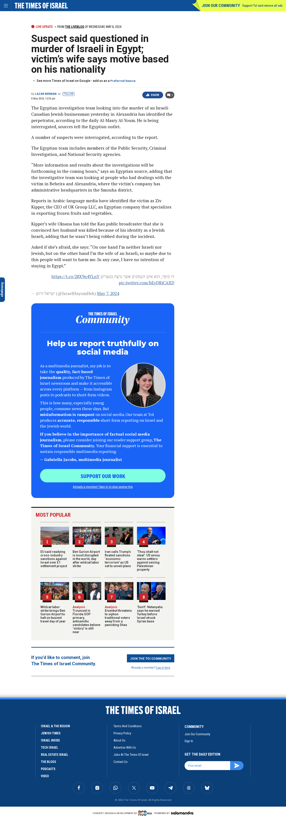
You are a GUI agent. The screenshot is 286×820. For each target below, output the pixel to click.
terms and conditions (128, 726)
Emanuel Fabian (40, 767)
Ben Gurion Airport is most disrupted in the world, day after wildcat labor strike (86, 559)
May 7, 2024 (108, 293)
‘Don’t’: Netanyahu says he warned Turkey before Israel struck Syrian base (150, 614)
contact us (121, 762)
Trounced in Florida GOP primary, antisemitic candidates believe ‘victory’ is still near (86, 619)
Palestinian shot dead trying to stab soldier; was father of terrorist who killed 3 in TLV (45, 754)
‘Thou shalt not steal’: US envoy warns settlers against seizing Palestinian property (148, 560)
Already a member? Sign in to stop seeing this (103, 487)
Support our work (103, 476)
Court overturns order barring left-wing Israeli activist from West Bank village (44, 787)
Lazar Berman (46, 93)
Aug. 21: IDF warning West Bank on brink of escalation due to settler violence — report (43, 721)
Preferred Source (123, 81)
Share (155, 95)
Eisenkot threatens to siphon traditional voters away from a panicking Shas (118, 616)
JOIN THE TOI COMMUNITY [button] (150, 658)
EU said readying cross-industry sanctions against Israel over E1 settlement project (53, 559)
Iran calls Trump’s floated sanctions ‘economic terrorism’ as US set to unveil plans (118, 559)
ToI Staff (37, 736)
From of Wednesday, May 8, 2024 (89, 27)
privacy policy (122, 733)
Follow (68, 93)
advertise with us (125, 747)
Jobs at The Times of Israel (131, 754)
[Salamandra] (182, 812)
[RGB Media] (146, 813)
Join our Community (221, 5)
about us (119, 740)
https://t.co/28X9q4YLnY (75, 276)
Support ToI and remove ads (262, 5)
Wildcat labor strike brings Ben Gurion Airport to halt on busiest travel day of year (53, 614)
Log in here (163, 667)
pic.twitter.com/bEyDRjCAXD (146, 282)
